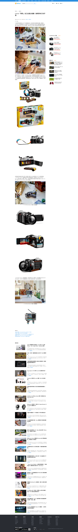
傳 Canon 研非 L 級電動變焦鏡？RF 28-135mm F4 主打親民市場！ (58, 75)
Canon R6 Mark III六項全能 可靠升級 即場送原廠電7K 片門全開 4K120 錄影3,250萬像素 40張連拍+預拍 (57, 48)
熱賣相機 (49, 521)
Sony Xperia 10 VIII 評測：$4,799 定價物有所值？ (36, 370)
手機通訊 (32, 521)
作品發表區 (16, 522)
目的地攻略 (40, 521)
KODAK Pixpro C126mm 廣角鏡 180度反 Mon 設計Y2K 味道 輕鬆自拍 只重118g (57, 53)
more (59, 35)
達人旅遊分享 (41, 523)
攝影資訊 (30, 19)
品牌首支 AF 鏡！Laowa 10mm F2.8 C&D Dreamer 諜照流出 (23, 335)
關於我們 (57, 518)
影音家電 (32, 523)
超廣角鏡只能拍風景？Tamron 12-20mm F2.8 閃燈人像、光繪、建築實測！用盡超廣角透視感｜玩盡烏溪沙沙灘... (58, 63)
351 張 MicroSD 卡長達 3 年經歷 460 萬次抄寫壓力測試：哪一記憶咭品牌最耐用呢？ (36, 491)
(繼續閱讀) (31, 350)
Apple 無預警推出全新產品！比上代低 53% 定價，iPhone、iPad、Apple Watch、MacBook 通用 (36, 345)
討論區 (16, 523)
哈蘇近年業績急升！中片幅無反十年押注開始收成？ (36, 412)
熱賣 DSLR (49, 523)
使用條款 (57, 523)
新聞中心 (16, 11)
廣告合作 (57, 521)
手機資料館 (24, 521)
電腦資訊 (32, 522)
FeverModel (16, 521)
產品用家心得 (25, 523)
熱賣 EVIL (49, 524)
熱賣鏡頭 (49, 522)
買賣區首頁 (32, 518)
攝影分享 (27, 19)
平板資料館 (24, 522)
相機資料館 (24, 518)
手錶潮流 (32, 524)
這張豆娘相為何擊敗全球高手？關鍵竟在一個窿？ (58, 78)
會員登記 (57, 522)
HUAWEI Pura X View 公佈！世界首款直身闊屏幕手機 (58, 82)
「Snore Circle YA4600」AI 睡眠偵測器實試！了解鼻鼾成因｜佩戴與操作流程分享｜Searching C (37, 465)
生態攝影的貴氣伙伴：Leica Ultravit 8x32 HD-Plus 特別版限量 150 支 (24, 334)
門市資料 (49, 518)
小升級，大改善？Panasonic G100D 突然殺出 (21, 333)
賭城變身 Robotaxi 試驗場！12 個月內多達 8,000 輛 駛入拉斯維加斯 (58, 71)
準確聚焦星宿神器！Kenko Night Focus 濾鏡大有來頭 (22, 336)
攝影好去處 (41, 518)
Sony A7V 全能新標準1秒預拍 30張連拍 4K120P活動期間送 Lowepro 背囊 (57, 38)
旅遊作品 (40, 522)
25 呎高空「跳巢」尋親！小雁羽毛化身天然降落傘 (58, 67)
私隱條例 (57, 524)
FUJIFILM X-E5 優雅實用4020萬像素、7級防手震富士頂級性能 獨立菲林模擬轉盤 (57, 43)
